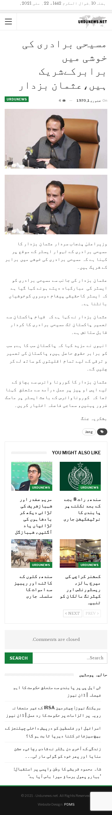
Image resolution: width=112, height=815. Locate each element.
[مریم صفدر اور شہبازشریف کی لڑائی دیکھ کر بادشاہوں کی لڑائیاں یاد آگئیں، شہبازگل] (31, 476)
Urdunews (17, 99)
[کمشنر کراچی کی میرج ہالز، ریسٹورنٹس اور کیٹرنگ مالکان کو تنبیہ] (80, 553)
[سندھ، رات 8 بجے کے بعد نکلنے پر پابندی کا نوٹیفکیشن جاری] (80, 476)
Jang (89, 432)
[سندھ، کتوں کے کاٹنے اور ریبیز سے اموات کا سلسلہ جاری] (31, 553)
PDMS (69, 804)
